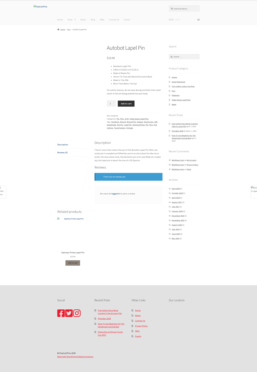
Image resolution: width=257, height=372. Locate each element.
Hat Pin (120, 125)
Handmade (111, 125)
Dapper (140, 122)
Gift (155, 122)
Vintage (129, 128)
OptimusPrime (139, 125)
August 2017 (177, 202)
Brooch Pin (131, 122)
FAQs (102, 19)
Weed (174, 104)
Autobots (115, 122)
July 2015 (175, 229)
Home (60, 19)
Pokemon (175, 95)
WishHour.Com (178, 160)
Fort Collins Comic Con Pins (183, 86)
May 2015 (175, 238)
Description (62, 144)
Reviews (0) (62, 152)
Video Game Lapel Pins (139, 119)
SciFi (127, 119)
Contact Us (114, 19)
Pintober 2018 (177, 131)
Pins (69, 29)
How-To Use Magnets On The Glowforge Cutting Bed (184, 136)
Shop (70, 19)
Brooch (123, 122)
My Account (191, 160)
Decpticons (148, 122)
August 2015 (177, 225)
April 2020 (176, 188)
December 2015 (178, 216)
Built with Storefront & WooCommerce (75, 356)
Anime (174, 77)
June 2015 (176, 234)
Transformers (119, 128)
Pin (118, 119)
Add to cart (126, 103)
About (83, 19)
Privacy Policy (192, 165)
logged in (115, 193)
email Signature (178, 82)
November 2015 (178, 220)
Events (127, 19)
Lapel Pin (128, 125)
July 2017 (175, 206)
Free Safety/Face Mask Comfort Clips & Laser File (185, 125)
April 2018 (176, 198)
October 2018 (177, 193)
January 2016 (177, 211)
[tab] (72, 145)
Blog (93, 19)
